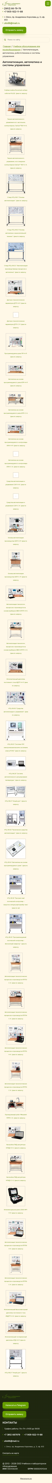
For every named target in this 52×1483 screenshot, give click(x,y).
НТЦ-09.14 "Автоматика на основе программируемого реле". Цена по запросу (16, 865)
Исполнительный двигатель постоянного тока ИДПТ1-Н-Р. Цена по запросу (16, 682)
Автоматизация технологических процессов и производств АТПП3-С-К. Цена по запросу (15, 979)
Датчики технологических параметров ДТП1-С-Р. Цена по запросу (15, 324)
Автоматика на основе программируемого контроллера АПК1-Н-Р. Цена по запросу (16, 442)
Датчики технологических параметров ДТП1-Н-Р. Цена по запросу (15, 303)
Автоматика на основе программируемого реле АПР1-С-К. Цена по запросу (16, 413)
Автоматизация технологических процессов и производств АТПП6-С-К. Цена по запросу (15, 1281)
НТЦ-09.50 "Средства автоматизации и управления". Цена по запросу (16, 712)
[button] (14, 30)
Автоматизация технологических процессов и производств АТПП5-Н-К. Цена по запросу (15, 1051)
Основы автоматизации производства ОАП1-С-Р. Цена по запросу (16, 577)
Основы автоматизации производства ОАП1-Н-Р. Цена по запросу (16, 541)
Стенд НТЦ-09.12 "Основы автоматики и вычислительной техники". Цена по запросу (15, 233)
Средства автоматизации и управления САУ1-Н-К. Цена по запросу (15, 484)
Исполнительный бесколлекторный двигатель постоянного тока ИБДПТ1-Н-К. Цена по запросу (16, 1313)
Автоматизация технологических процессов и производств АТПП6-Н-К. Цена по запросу (15, 1245)
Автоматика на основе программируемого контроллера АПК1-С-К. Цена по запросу (16, 463)
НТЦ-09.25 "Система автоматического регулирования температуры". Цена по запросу (16, 777)
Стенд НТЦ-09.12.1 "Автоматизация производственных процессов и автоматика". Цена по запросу (16, 269)
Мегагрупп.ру (26, 1478)
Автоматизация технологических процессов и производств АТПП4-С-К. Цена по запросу (15, 1015)
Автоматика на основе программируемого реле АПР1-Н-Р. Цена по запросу (16, 382)
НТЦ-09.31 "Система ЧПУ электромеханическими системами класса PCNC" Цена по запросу (16, 747)
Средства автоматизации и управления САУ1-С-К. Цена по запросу (15, 506)
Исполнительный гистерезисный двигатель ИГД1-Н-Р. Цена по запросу (16, 1340)
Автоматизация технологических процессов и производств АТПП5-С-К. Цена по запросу (15, 1087)
